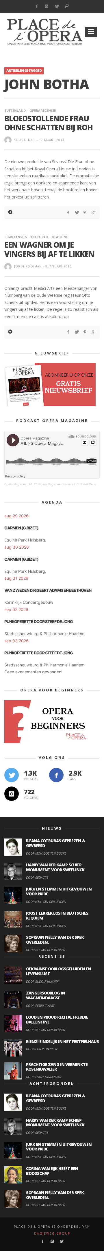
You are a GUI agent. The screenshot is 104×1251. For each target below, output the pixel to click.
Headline (60, 237)
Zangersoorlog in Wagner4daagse (45, 995)
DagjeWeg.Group (52, 1233)
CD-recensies (15, 237)
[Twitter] (57, 6)
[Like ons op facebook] (56, 775)
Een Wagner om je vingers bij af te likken (49, 249)
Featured (39, 237)
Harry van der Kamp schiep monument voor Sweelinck (55, 867)
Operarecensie (42, 110)
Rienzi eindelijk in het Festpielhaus (62, 1041)
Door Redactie (37, 877)
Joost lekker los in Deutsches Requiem (57, 915)
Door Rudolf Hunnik (42, 981)
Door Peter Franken (41, 1049)
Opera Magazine (15, 484)
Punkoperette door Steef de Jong (38, 621)
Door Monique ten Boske (46, 853)
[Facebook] (36, 6)
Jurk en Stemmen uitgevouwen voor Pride (59, 891)
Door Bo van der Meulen (45, 950)
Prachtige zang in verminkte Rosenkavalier (57, 1067)
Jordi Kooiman (28, 266)
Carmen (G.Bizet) (21, 527)
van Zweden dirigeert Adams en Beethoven (47, 590)
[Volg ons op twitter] (11, 775)
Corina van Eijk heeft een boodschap (52, 1171)
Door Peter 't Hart (40, 1005)
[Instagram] (46, 6)
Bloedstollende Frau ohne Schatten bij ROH (48, 122)
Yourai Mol (25, 140)
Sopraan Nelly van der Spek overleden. (55, 939)
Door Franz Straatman (44, 1077)
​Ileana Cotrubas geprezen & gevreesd (55, 843)
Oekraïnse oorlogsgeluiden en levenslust (58, 971)
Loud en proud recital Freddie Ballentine (57, 1019)
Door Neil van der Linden (46, 901)
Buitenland (15, 110)
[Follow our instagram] (11, 794)
